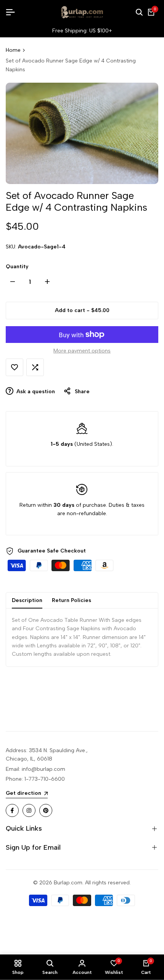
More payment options (82, 350)
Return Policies (71, 600)
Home (13, 50)
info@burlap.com (43, 769)
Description (27, 600)
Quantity (17, 266)
